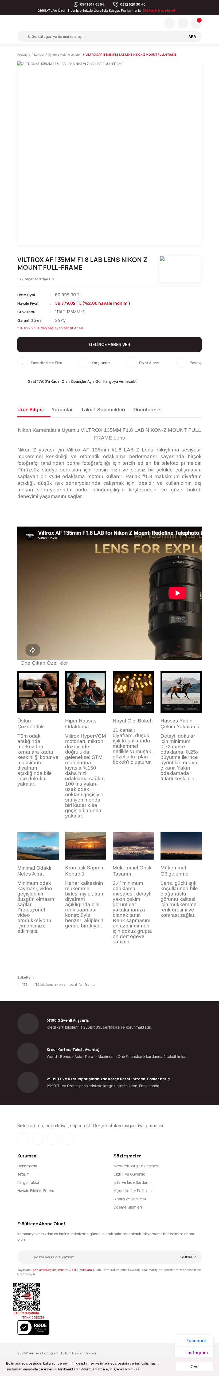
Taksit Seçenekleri (103, 409)
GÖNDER (188, 1256)
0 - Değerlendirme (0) (36, 279)
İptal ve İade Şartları (131, 1182)
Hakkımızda (27, 1165)
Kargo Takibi (28, 1182)
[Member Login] (183, 23)
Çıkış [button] (194, 1366)
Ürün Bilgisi (30, 409)
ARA (192, 36)
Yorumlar (62, 409)
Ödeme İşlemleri (128, 1207)
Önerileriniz (147, 409)
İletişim (23, 1174)
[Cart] (196, 23)
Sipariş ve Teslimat (130, 1198)
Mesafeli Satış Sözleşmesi (136, 1165)
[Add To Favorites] (39, 362)
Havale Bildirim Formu (35, 1190)
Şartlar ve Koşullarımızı (49, 1270)
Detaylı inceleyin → (162, 10)
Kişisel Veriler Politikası (133, 1190)
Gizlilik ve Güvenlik (129, 1174)
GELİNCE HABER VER (109, 344)
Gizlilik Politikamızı (82, 1270)
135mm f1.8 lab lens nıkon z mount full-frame (58, 984)
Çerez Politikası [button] (127, 1369)
